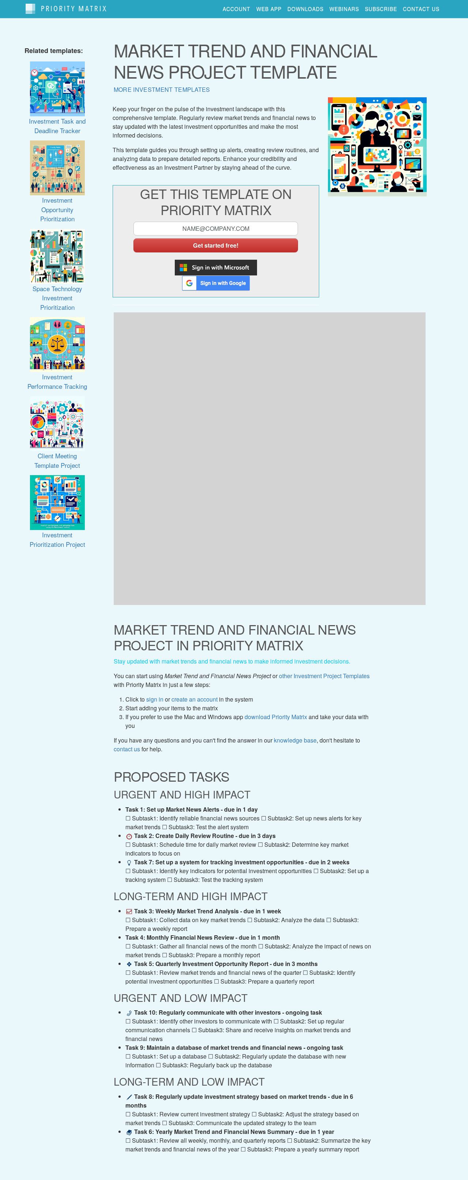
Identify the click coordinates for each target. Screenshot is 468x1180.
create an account (194, 699)
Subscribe (381, 8)
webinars (344, 8)
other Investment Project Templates (324, 676)
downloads (305, 8)
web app (269, 8)
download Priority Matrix (276, 717)
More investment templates (162, 89)
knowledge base (295, 740)
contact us (421, 8)
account (236, 8)
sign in (154, 699)
